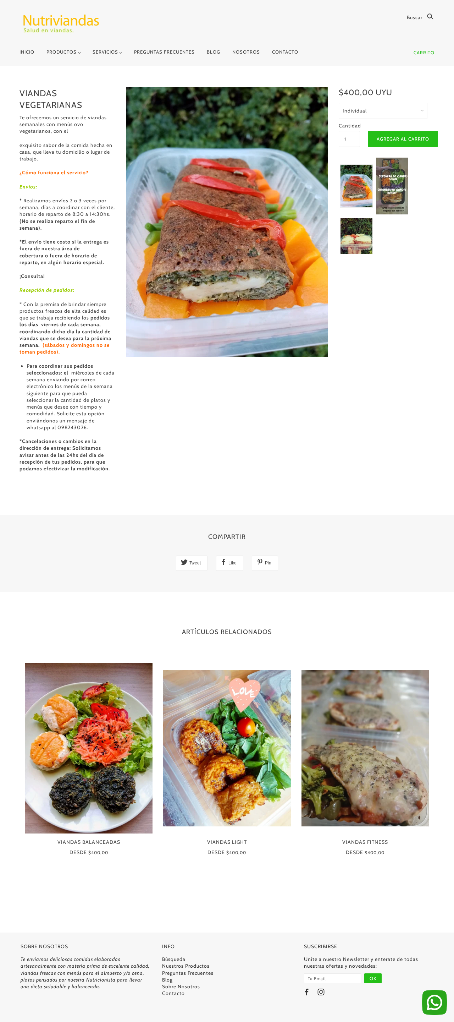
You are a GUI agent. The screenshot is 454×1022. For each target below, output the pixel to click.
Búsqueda (174, 959)
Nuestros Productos (186, 966)
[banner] (60, 24)
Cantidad (349, 125)
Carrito (424, 52)
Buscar (415, 17)
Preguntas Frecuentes (188, 973)
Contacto (173, 993)
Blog (167, 980)
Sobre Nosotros (181, 986)
